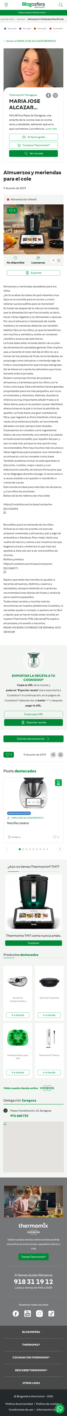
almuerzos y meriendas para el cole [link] (46, 19)
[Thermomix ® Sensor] (49, 1038)
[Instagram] (39, 1314)
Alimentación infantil (19, 813)
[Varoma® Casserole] (49, 980)
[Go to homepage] (33, 5)
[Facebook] (16, 1314)
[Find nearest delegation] (6, 5)
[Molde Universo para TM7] (17, 1038)
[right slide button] (60, 849)
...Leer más (50, 128)
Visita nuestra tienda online (32, 12)
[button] (61, 5)
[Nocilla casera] (33, 795)
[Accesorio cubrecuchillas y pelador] (17, 980)
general (21, 19)
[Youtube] (27, 1314)
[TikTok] (51, 1314)
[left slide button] (6, 849)
